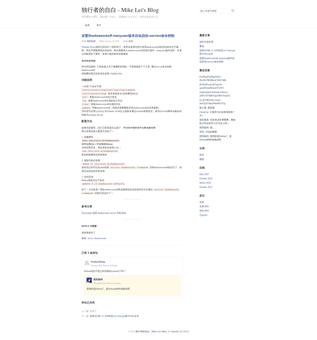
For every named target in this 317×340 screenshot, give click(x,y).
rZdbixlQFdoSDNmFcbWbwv (213, 92)
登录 (201, 202)
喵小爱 (202, 107)
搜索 (233, 11)
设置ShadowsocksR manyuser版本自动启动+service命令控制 (128, 35)
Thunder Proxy (89, 46)
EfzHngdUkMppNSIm (210, 76)
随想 (201, 159)
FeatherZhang (98, 261)
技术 (131, 41)
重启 (201, 46)
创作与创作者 (206, 41)
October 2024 (205, 178)
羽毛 (201, 131)
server (90, 238)
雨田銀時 (91, 41)
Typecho (203, 214)
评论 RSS (204, 210)
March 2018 (205, 182)
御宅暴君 (204, 119)
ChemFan (203, 111)
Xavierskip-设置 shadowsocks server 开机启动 (104, 212)
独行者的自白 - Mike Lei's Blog (120, 10)
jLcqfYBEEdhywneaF (209, 99)
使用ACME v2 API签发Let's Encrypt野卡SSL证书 (114, 316)
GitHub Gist (116, 73)
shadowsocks (100, 238)
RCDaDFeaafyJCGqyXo (210, 84)
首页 (87, 25)
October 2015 (205, 187)
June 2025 (204, 174)
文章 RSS (204, 206)
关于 (98, 25)
